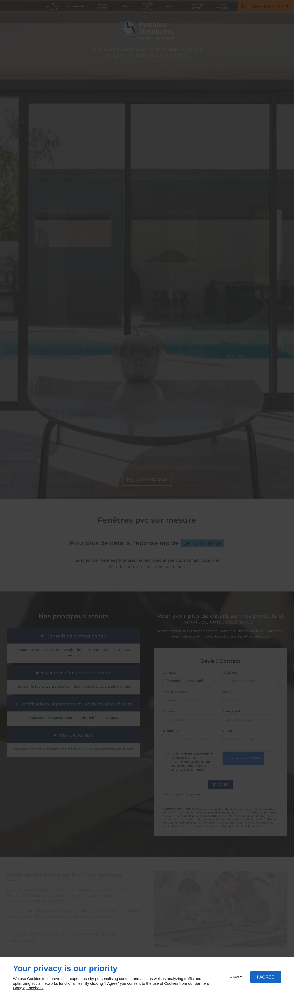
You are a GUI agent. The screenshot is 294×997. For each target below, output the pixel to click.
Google (19, 988)
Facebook (34, 988)
